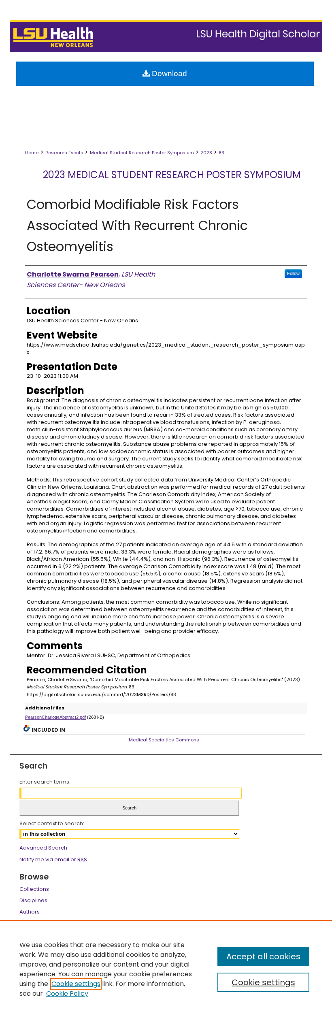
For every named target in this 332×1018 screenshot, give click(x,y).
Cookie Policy (67, 993)
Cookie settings (75, 983)
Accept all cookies (263, 956)
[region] (166, 969)
